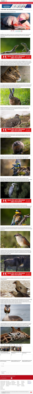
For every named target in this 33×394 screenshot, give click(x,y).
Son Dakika (7, 385)
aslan (4, 344)
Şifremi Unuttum (2, 389)
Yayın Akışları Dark (8, 383)
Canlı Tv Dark (7, 381)
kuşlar (17, 344)
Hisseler (18, 383)
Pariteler (18, 385)
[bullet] (12, 372)
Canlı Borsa (12, 381)
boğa (7, 344)
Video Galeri (22, 382)
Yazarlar (22, 383)
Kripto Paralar (19, 384)
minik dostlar (20, 344)
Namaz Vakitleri (13, 382)
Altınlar (18, 381)
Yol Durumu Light (2, 383)
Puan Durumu (13, 383)
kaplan (14, 344)
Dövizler (18, 382)
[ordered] (10, 372)
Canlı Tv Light (2, 385)
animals (2, 344)
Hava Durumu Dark (2, 382)
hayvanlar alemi (10, 344)
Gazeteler (22, 384)
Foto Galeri (22, 381)
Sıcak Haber (23, 385)
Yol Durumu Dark (2, 384)
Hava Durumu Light (2, 381)
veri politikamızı (3, 392)
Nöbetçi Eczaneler (8, 384)
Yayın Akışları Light (8, 382)
